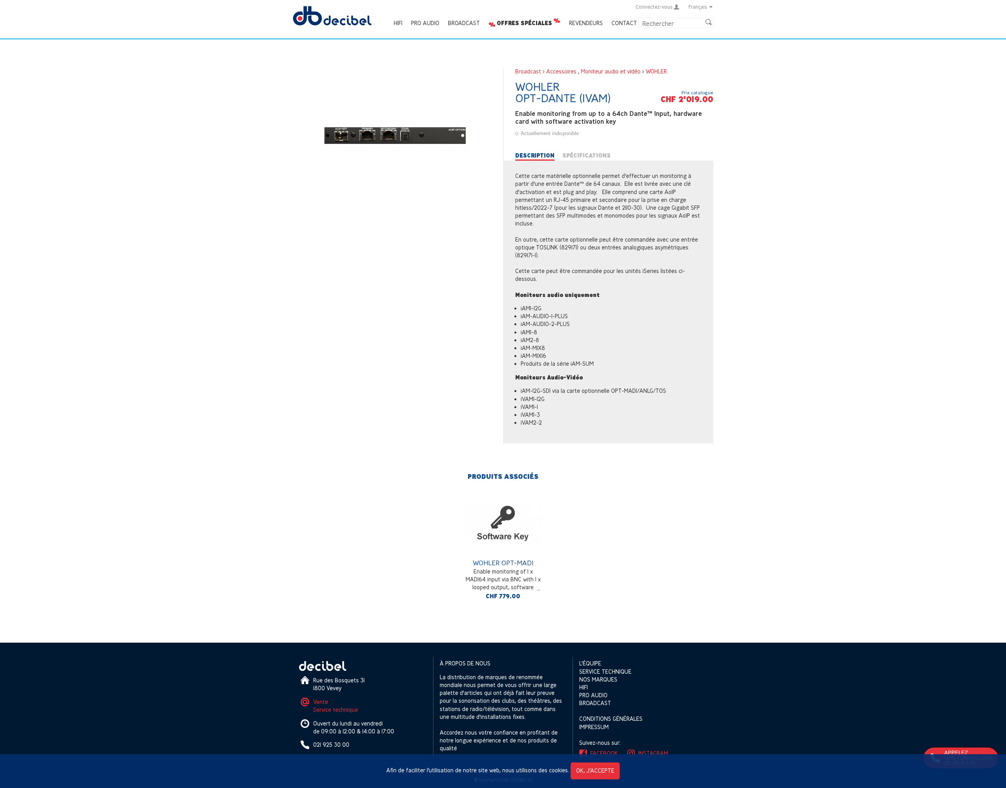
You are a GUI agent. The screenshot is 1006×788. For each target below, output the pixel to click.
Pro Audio (425, 23)
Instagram (653, 753)
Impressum (594, 727)
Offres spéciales (524, 23)
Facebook (604, 753)
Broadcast (464, 23)
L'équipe (590, 663)
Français (697, 7)
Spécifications (586, 155)
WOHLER (656, 71)
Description (534, 155)
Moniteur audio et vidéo (611, 71)
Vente (320, 701)
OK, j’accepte (595, 770)
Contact (624, 23)
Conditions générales (611, 718)
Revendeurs (586, 23)
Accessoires (561, 71)
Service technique (335, 709)
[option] (503, 549)
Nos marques (598, 679)
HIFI (398, 23)
